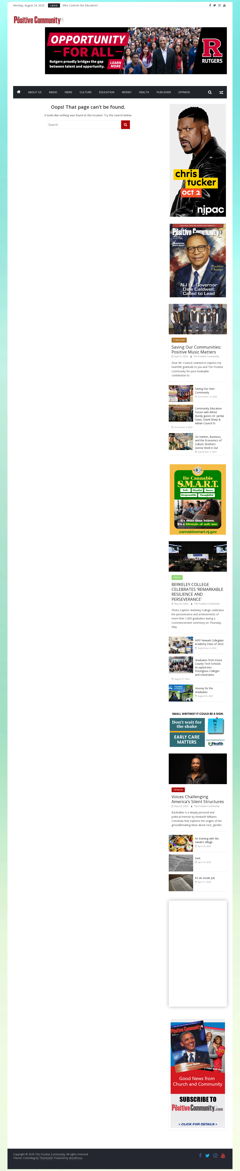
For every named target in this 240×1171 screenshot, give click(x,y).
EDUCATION (106, 92)
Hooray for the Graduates (204, 690)
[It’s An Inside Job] (181, 876)
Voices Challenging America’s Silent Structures (198, 799)
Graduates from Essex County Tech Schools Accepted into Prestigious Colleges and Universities (208, 667)
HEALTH (144, 92)
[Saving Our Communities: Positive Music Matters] (198, 306)
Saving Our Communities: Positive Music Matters (196, 349)
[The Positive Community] (18, 92)
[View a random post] (221, 92)
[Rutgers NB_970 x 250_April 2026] (136, 29)
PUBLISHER (164, 92)
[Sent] (181, 856)
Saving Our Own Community (204, 390)
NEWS (68, 92)
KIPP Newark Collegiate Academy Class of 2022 (209, 642)
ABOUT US (34, 92)
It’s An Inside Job (205, 878)
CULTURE (86, 92)
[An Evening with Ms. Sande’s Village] (181, 837)
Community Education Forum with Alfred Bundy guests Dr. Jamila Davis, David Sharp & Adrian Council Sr (209, 416)
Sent (197, 858)
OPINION (184, 92)
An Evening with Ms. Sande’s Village (207, 840)
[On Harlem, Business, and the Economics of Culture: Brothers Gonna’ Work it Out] (181, 435)
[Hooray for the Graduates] (181, 686)
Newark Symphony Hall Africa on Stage (87, 5)
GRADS (177, 577)
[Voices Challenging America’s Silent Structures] (198, 755)
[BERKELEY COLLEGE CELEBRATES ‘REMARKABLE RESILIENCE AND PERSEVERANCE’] (198, 543)
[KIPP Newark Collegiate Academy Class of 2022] (181, 638)
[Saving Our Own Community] (181, 387)
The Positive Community (206, 356)
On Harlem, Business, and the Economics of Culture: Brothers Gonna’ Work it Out (208, 442)
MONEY (126, 92)
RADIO (53, 92)
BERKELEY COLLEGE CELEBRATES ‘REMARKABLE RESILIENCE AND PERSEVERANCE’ (197, 591)
